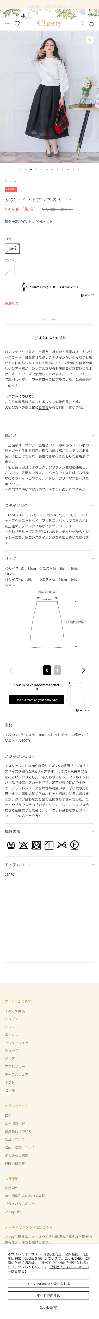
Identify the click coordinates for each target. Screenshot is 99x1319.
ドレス (10, 1026)
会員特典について (18, 1131)
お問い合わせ (15, 1163)
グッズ (10, 1058)
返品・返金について (20, 1146)
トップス (11, 1018)
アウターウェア (16, 1042)
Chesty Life (12, 1211)
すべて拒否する (48, 1295)
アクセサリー (15, 1066)
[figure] (11, 670)
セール (10, 1090)
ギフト (10, 1082)
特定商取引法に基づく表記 (25, 1195)
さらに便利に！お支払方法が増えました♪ (49, 4)
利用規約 (11, 1187)
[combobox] (47, 670)
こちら (43, 407)
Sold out (49, 319)
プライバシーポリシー (21, 1203)
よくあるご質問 (16, 1155)
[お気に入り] (17, 23)
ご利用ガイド (15, 1123)
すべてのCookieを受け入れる (48, 1283)
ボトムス (11, 1034)
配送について (15, 1139)
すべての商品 (15, 1010)
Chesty (11, 180)
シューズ (11, 1050)
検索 (8, 1115)
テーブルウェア (16, 1074)
